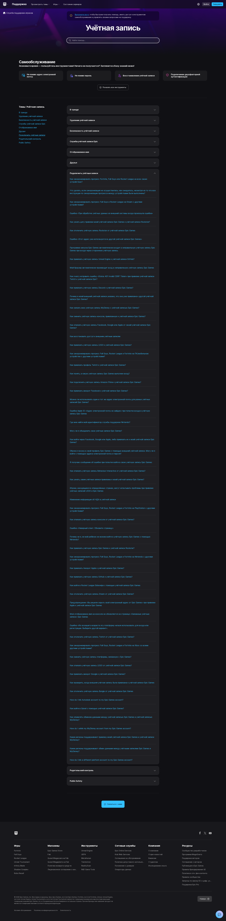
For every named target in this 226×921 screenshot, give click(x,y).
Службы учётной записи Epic (32, 124)
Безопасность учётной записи (33, 120)
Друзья (22, 131)
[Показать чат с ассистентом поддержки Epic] (219, 914)
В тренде (23, 112)
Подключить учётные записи (32, 135)
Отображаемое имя (28, 127)
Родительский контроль (30, 139)
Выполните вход (82, 15)
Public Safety (25, 142)
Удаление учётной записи (31, 116)
